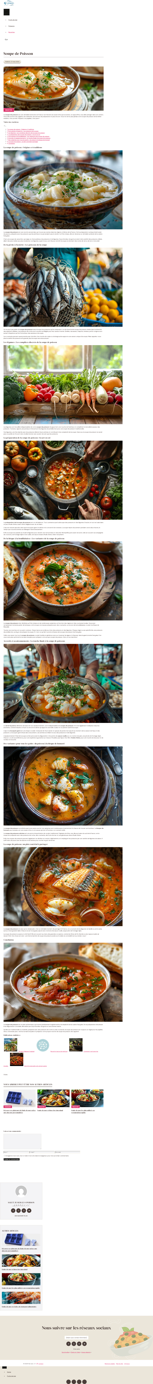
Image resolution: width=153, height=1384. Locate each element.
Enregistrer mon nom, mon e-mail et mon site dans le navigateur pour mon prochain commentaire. (37, 1156)
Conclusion (11, 143)
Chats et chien (75, 1352)
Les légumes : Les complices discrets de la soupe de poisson (26, 133)
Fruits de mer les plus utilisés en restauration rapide (83, 1111)
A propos (127, 1364)
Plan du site (119, 1364)
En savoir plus (21, 1216)
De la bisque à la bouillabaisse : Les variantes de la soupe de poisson (28, 136)
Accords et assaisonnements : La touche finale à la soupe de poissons (29, 138)
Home (9, 1372)
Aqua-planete (85, 1352)
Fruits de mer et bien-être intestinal (50, 1110)
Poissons (11, 26)
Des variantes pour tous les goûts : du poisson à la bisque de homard (29, 140)
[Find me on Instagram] (24, 1210)
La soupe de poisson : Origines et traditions (21, 129)
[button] (6, 40)
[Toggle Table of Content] (5, 126)
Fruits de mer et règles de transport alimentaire (19, 1306)
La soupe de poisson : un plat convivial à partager (23, 142)
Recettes (11, 32)
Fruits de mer (12, 20)
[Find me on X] (18, 1210)
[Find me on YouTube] (29, 1210)
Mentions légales (110, 1364)
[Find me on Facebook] (13, 1210)
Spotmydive (65, 1352)
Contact (40, 1364)
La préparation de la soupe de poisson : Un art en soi (24, 134)
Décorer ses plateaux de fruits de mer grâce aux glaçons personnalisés (20, 1111)
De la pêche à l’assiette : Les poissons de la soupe (23, 131)
